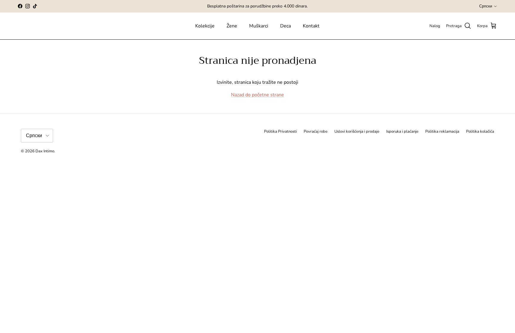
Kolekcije (205, 26)
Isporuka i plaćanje (402, 131)
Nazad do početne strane (257, 95)
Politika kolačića (480, 131)
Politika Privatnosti (280, 131)
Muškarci (258, 26)
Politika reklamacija (442, 131)
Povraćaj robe (316, 131)
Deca (285, 26)
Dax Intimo (44, 151)
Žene (232, 26)
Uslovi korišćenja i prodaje (356, 131)
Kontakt (311, 26)
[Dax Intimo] (65, 26)
